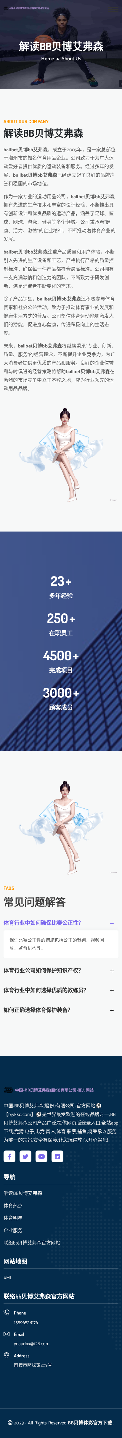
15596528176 (26, 1323)
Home (47, 59)
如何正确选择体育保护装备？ (38, 1011)
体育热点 (13, 1206)
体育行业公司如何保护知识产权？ (44, 971)
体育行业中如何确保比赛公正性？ (44, 923)
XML (8, 1278)
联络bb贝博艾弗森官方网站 (32, 1243)
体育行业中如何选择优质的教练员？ (46, 991)
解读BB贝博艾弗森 (23, 1193)
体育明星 (13, 1218)
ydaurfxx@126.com (31, 1344)
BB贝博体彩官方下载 (90, 1423)
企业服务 (13, 1230)
